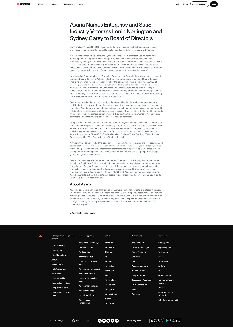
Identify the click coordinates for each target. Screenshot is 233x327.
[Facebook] (112, 321)
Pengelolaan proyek (60, 287)
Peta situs (136, 294)
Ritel (107, 275)
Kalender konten (86, 247)
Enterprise (56, 274)
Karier (160, 257)
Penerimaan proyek (87, 290)
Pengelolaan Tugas (87, 295)
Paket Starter (57, 264)
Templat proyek (138, 275)
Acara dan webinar (140, 270)
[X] (100, 321)
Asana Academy (139, 252)
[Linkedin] (104, 321)
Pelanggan (163, 252)
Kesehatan (109, 270)
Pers (160, 270)
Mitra (134, 289)
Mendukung (68, 4)
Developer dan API (140, 285)
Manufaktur (110, 289)
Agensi (108, 298)
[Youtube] (117, 321)
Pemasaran (110, 247)
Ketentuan (131, 321)
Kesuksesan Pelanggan (142, 280)
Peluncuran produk (87, 274)
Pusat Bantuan (138, 243)
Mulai (214, 4)
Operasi (108, 252)
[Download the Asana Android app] (173, 320)
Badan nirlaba (111, 294)
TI (106, 257)
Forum (134, 261)
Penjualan (109, 266)
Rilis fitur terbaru (59, 255)
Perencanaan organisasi (89, 269)
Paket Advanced (59, 269)
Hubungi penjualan (199, 4)
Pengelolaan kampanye (89, 243)
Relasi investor (164, 275)
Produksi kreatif (85, 252)
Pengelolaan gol (86, 257)
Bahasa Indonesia (83, 321)
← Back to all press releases (82, 213)
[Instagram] (108, 321)
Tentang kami (164, 243)
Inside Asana (164, 261)
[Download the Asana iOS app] (156, 320)
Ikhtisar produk (58, 246)
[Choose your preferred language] (177, 4)
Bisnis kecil (110, 243)
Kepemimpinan (164, 247)
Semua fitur (57, 250)
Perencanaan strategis (88, 286)
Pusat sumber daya (140, 266)
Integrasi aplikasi (59, 278)
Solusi (54, 4)
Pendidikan (110, 285)
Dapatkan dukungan (140, 247)
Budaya (161, 266)
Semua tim (109, 303)
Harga (81, 4)
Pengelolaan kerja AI (61, 283)
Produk (41, 4)
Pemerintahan (111, 280)
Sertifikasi (136, 257)
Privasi (161, 287)
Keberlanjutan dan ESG (168, 300)
